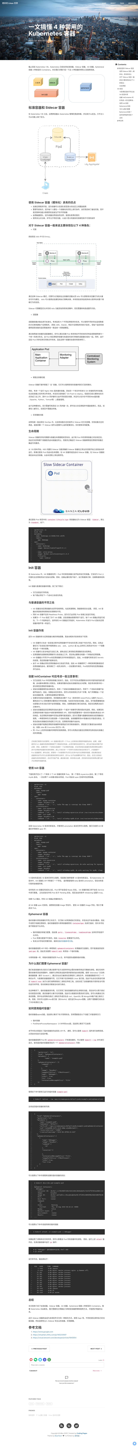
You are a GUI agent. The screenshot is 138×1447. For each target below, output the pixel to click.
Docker (49, 20)
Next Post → (96, 1349)
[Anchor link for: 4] (24, 1299)
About (113, 3)
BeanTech (58, 1436)
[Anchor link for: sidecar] (23, 107)
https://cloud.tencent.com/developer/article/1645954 (54, 1338)
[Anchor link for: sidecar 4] (24, 225)
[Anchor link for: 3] (24, 1008)
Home (104, 3)
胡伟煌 (77, 1436)
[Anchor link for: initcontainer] (24, 676)
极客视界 (32, 1415)
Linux (31, 20)
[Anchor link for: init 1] (24, 630)
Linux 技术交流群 (54, 1415)
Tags (122, 3)
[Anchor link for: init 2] (24, 768)
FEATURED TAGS (35, 1399)
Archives (132, 3)
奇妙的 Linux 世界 (10, 3)
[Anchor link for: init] (23, 568)
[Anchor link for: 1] (24, 431)
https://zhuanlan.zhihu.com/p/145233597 (49, 1335)
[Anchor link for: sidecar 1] (24, 202)
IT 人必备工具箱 (41, 1415)
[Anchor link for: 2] (24, 602)
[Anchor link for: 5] (23, 1327)
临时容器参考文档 (66, 941)
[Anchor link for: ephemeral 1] (24, 963)
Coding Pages (82, 1433)
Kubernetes (40, 20)
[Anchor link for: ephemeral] (24, 914)
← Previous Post (39, 1349)
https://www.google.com (43, 1332)
